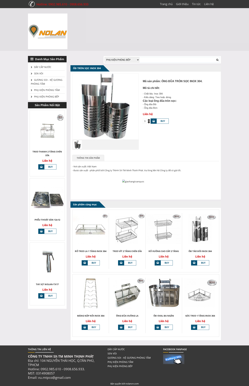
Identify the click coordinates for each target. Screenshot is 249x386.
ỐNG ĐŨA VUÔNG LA (127, 315)
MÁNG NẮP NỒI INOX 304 (90, 315)
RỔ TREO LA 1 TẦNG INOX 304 (90, 251)
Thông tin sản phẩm (88, 157)
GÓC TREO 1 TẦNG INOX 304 (200, 315)
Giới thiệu (182, 4)
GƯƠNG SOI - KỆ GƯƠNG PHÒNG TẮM (46, 81)
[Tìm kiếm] (217, 59)
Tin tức (196, 4)
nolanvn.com (132, 383)
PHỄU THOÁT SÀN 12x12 (47, 219)
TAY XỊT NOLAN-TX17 (47, 284)
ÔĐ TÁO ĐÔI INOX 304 (200, 251)
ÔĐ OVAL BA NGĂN (163, 315)
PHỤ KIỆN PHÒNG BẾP (46, 96)
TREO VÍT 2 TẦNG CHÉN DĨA (127, 251)
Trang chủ (166, 4)
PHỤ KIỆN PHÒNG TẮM (47, 90)
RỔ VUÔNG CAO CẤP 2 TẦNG (164, 251)
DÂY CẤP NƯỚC (42, 67)
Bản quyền (116, 383)
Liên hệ (209, 4)
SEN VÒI (38, 73)
